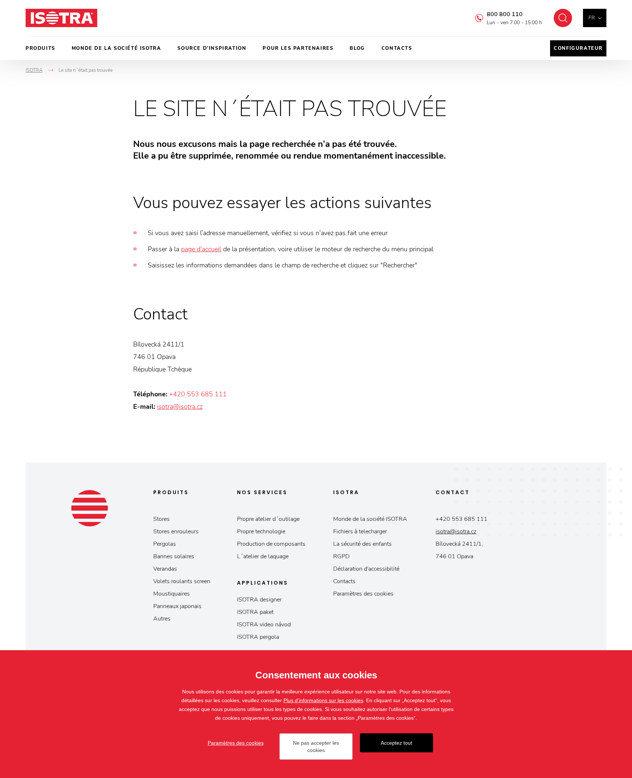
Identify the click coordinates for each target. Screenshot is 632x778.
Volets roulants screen (181, 581)
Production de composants (271, 544)
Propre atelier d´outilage (268, 519)
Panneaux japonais (177, 606)
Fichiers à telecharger (360, 531)
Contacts (396, 48)
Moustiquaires (171, 594)
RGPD (341, 556)
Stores (161, 519)
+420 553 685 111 (198, 394)
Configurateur (578, 48)
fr (591, 17)
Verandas (165, 569)
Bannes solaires (173, 556)
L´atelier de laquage (263, 556)
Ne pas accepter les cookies (316, 746)
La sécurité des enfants (362, 544)
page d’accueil (201, 249)
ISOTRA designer (259, 600)
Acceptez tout (396, 743)
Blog (357, 48)
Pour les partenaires (298, 48)
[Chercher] (563, 18)
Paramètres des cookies (363, 594)
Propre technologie (261, 531)
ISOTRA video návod (264, 624)
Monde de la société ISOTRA (116, 48)
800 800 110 (505, 14)
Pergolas (164, 544)
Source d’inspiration (211, 48)
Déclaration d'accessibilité (366, 569)
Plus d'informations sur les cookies (323, 700)
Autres (161, 619)
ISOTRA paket (255, 612)
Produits (40, 48)
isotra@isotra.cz (180, 406)
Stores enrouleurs (176, 531)
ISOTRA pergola (258, 637)
